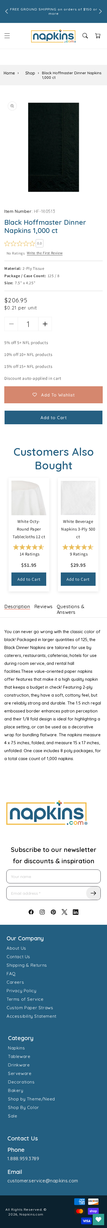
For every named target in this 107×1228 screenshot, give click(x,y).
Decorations (21, 1082)
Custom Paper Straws (30, 1007)
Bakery (15, 1090)
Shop (30, 73)
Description (17, 606)
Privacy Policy (21, 990)
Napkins (16, 1048)
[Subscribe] (93, 893)
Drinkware (19, 1065)
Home (9, 73)
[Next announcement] (100, 11)
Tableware (19, 1056)
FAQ (11, 973)
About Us (16, 948)
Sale (12, 1116)
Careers (15, 982)
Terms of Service (25, 999)
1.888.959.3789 (23, 1158)
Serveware (19, 1073)
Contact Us (18, 956)
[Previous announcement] (6, 11)
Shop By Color (23, 1107)
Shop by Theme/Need (31, 1099)
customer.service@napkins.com (42, 1181)
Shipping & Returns (27, 965)
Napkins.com (31, 1214)
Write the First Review (44, 253)
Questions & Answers (71, 609)
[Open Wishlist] (98, 1219)
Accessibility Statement (31, 1016)
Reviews (43, 606)
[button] (7, 35)
